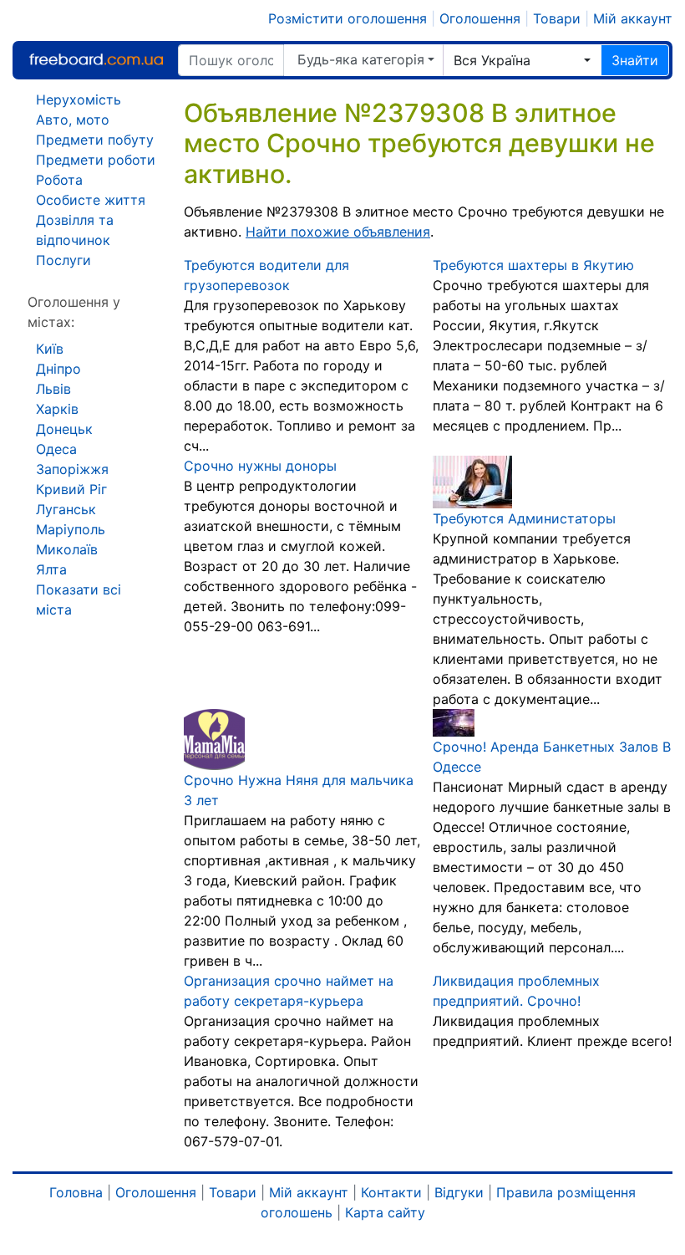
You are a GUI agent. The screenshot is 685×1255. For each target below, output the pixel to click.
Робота (59, 179)
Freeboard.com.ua (96, 60)
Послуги (63, 260)
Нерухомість (78, 99)
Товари (557, 18)
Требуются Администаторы (524, 518)
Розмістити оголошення (347, 18)
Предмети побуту (95, 139)
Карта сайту (385, 1212)
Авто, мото (72, 119)
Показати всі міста (78, 599)
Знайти (634, 60)
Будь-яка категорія (360, 59)
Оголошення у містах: (74, 311)
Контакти (391, 1192)
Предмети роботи (95, 159)
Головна (76, 1192)
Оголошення (479, 18)
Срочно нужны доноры (260, 465)
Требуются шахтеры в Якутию (533, 265)
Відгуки (459, 1192)
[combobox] (522, 60)
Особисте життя (90, 199)
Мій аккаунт (632, 18)
